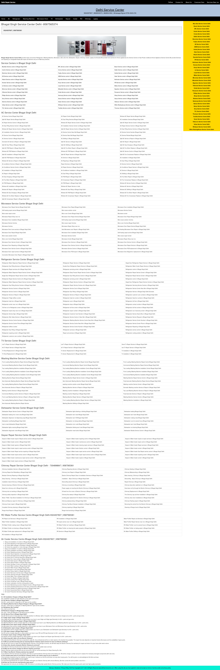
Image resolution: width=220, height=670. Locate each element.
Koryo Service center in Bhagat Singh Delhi (70, 82)
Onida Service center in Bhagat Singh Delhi (70, 92)
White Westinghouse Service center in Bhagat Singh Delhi (130, 105)
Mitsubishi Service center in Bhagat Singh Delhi (71, 89)
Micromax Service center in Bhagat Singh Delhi (15, 89)
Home (3, 19)
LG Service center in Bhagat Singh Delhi (13, 86)
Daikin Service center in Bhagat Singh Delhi (126, 70)
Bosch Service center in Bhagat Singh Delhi (126, 67)
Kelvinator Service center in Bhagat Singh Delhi (127, 79)
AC (9, 19)
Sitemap (51, 668)
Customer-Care (199, 2)
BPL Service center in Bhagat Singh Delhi (69, 67)
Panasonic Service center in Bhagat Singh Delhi (127, 92)
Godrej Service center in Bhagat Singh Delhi (126, 73)
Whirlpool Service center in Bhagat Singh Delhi (70, 105)
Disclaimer (57, 668)
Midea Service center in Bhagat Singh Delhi (126, 86)
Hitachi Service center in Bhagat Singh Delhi (14, 79)
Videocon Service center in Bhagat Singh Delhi (127, 102)
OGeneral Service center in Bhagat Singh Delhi (15, 92)
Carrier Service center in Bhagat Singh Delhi (14, 70)
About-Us (189, 2)
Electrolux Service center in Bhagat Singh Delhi (15, 73)
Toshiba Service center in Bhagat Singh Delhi (70, 108)
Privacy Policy (65, 668)
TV (52, 19)
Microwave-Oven (42, 19)
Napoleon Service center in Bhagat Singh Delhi (127, 89)
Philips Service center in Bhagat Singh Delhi (14, 95)
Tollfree (170, 2)
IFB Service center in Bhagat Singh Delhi (125, 82)
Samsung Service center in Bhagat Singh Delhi (71, 95)
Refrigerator (16, 19)
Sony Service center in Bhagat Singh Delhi (13, 98)
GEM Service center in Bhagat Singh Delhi (69, 76)
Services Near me (213, 2)
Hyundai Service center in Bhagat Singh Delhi (70, 79)
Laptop (95, 19)
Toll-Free (72, 668)
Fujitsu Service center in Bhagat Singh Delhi (70, 73)
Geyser (68, 19)
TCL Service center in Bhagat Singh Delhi (13, 108)
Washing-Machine (28, 19)
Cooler (75, 19)
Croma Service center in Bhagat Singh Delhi (70, 70)
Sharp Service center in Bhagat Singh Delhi (126, 95)
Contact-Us (179, 2)
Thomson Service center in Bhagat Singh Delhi (127, 108)
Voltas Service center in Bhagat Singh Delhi (14, 105)
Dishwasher (59, 19)
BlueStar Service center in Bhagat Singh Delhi (14, 67)
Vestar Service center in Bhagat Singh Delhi (70, 102)
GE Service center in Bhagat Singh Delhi (13, 76)
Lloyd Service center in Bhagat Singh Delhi (69, 86)
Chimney (88, 19)
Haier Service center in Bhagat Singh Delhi (126, 76)
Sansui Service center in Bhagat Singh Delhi (70, 98)
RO (81, 19)
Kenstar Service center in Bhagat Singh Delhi (14, 82)
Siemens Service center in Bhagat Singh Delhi (14, 102)
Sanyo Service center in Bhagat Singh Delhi (126, 98)
